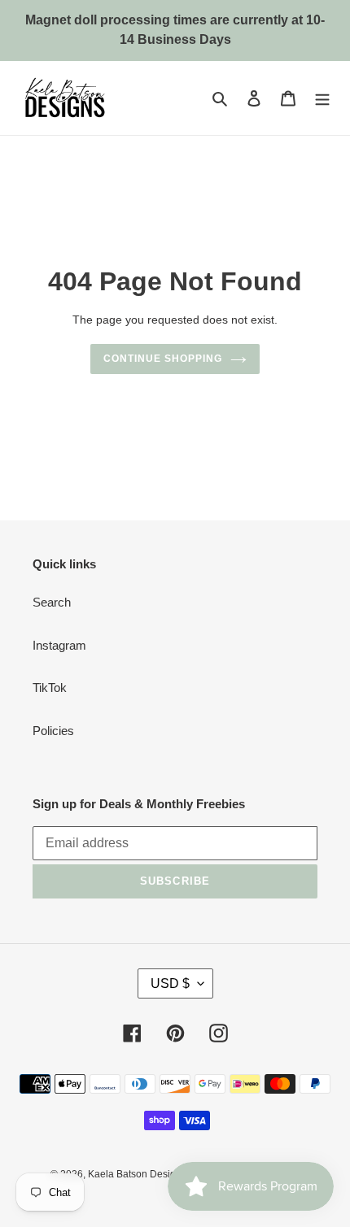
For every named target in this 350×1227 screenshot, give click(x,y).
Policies (53, 731)
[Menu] (322, 97)
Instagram (59, 645)
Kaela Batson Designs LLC (148, 1174)
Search (52, 602)
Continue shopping (162, 358)
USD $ (170, 983)
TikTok (50, 687)
